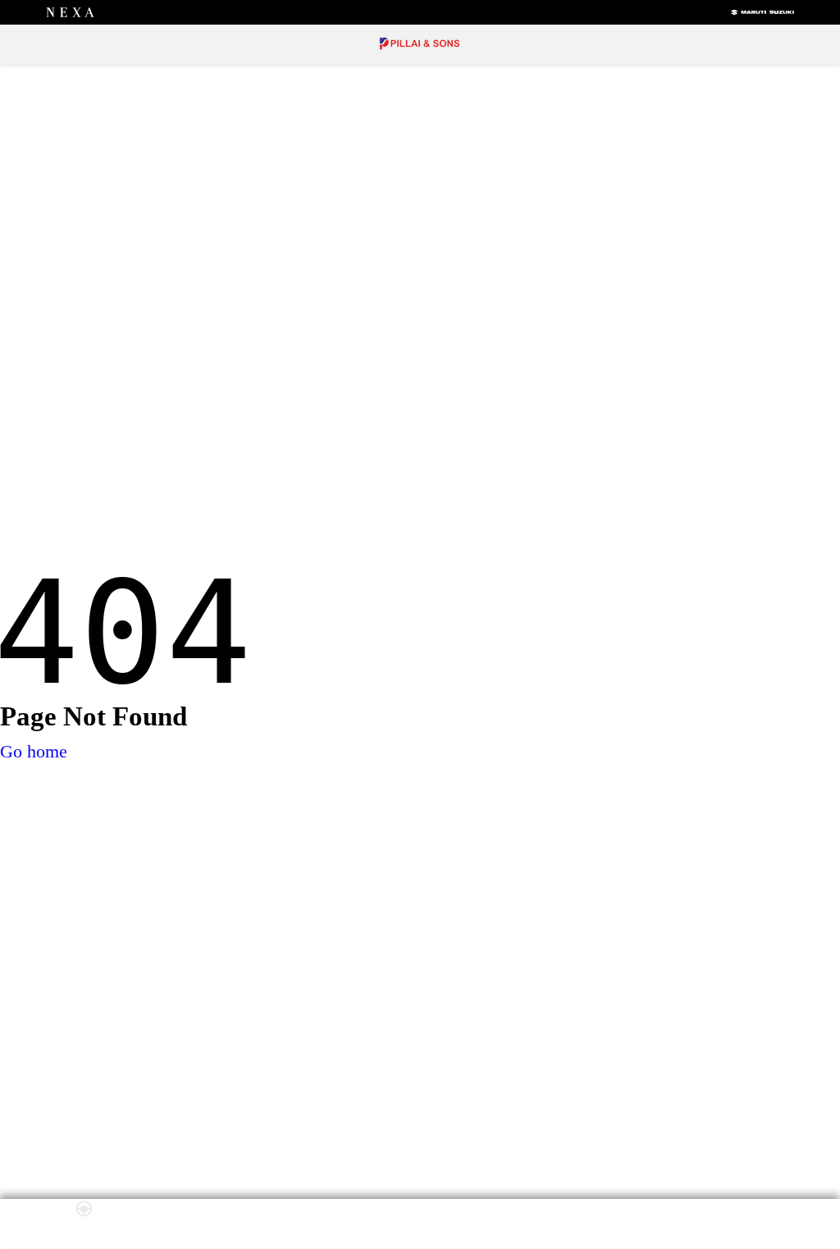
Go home (33, 751)
